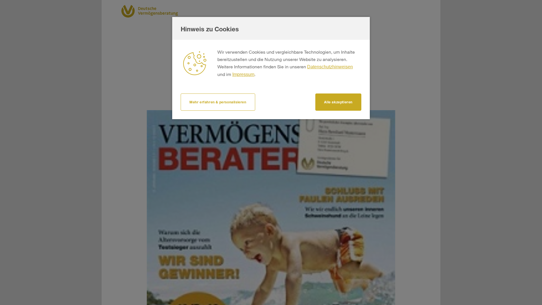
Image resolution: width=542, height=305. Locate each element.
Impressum (243, 74)
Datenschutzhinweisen (330, 66)
